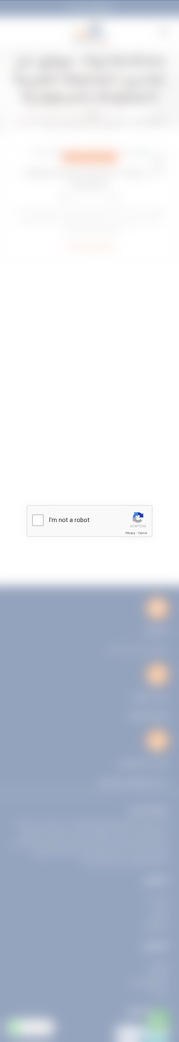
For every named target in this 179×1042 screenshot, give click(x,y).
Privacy (130, 533)
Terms (142, 533)
